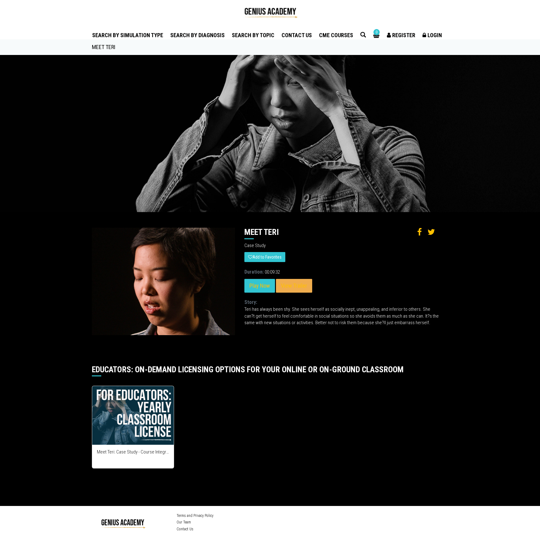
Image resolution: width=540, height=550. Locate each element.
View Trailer (294, 285)
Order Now (113, 439)
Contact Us (297, 35)
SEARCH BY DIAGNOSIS (197, 35)
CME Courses (336, 35)
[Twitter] (349, 516)
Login (434, 35)
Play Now (259, 285)
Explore (133, 416)
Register (403, 35)
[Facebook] (340, 516)
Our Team (184, 522)
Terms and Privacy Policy (195, 515)
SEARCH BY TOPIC (253, 35)
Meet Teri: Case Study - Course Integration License (133, 452)
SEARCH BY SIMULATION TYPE (127, 35)
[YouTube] (359, 516)
